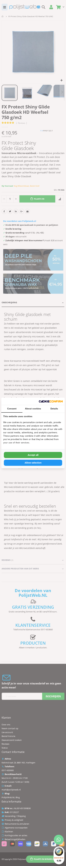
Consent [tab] (11, 408)
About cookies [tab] (33, 408)
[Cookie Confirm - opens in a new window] (51, 401)
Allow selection (33, 462)
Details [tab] (54, 408)
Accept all (33, 454)
